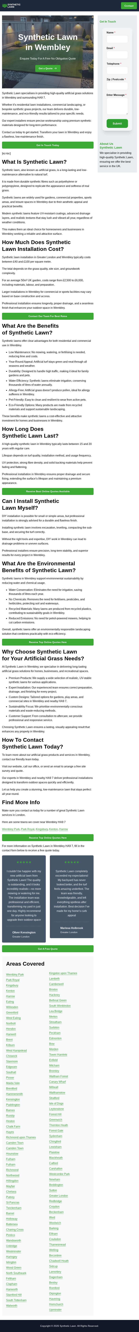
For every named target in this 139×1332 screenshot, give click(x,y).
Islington (11, 1262)
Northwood (12, 1175)
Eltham (53, 1233)
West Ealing (13, 1018)
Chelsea (11, 1191)
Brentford (11, 1088)
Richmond (12, 1169)
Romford (54, 1288)
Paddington (13, 1104)
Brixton (53, 989)
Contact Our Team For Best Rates (47, 316)
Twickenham (13, 1207)
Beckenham (56, 1212)
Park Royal (27, 829)
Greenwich (55, 1119)
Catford (53, 1163)
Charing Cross (15, 1229)
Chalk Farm (13, 1126)
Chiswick (11, 1056)
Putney (10, 1197)
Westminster (13, 1251)
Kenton (53, 829)
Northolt (11, 1023)
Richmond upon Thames (21, 1137)
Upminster (55, 1309)
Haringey (11, 1256)
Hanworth (12, 1289)
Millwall (53, 1087)
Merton (53, 1016)
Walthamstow (57, 1092)
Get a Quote (46, 68)
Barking (53, 1228)
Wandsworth (13, 1240)
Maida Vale (13, 1083)
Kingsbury (42, 829)
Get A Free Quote (48, 948)
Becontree (55, 1255)
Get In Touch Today (47, 145)
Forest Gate (56, 1130)
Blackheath (56, 1157)
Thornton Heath (58, 1125)
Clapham (11, 1283)
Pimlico (10, 1235)
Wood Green (13, 1267)
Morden (53, 1049)
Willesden (12, 1007)
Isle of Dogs (56, 1103)
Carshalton (55, 1168)
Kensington (13, 1099)
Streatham (55, 1022)
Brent (9, 1039)
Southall (11, 1072)
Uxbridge (11, 1245)
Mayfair (10, 1186)
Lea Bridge (55, 1011)
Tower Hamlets (58, 1054)
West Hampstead (16, 1050)
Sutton (53, 1190)
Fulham (10, 1159)
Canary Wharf (57, 1081)
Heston (10, 1121)
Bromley (54, 1070)
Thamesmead (57, 1244)
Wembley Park (11, 829)
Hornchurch (56, 1304)
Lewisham (55, 1146)
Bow (52, 1043)
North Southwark (16, 1273)
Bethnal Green (58, 1000)
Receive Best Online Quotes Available (48, 491)
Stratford (54, 1098)
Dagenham (56, 1277)
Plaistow (54, 1152)
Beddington (56, 1184)
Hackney (54, 994)
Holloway (11, 1218)
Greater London (58, 1195)
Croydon (54, 1206)
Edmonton (55, 1038)
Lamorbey (55, 1271)
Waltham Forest (58, 1076)
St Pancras (12, 1202)
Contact (129, 5)
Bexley (53, 1282)
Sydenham (55, 1136)
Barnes (10, 1110)
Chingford (55, 1141)
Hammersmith (14, 1094)
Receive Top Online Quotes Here (48, 642)
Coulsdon (55, 1239)
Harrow (63, 829)
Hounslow (12, 1153)
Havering (54, 1298)
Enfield (53, 1060)
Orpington (55, 1293)
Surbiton (54, 1027)
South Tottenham (16, 1300)
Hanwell (11, 1034)
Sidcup (53, 1266)
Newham (54, 1179)
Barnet (10, 1213)
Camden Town (15, 1142)
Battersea (12, 1224)
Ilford (52, 1217)
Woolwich (55, 1222)
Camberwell (56, 984)
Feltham (11, 1278)
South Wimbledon (60, 1005)
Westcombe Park (59, 1174)
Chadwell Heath (59, 1260)
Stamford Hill (14, 1294)
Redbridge (55, 1201)
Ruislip (10, 1115)
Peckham (55, 1032)
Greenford (12, 1012)
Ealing (10, 1001)
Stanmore (12, 1061)
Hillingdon (12, 1180)
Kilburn (10, 1045)
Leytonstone (56, 1108)
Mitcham (54, 1065)
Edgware (11, 1066)
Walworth (11, 1305)
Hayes (10, 1131)
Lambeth (54, 978)
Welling (53, 1250)
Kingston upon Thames (63, 973)
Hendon (11, 1028)
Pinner (10, 1077)
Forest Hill (55, 1114)
